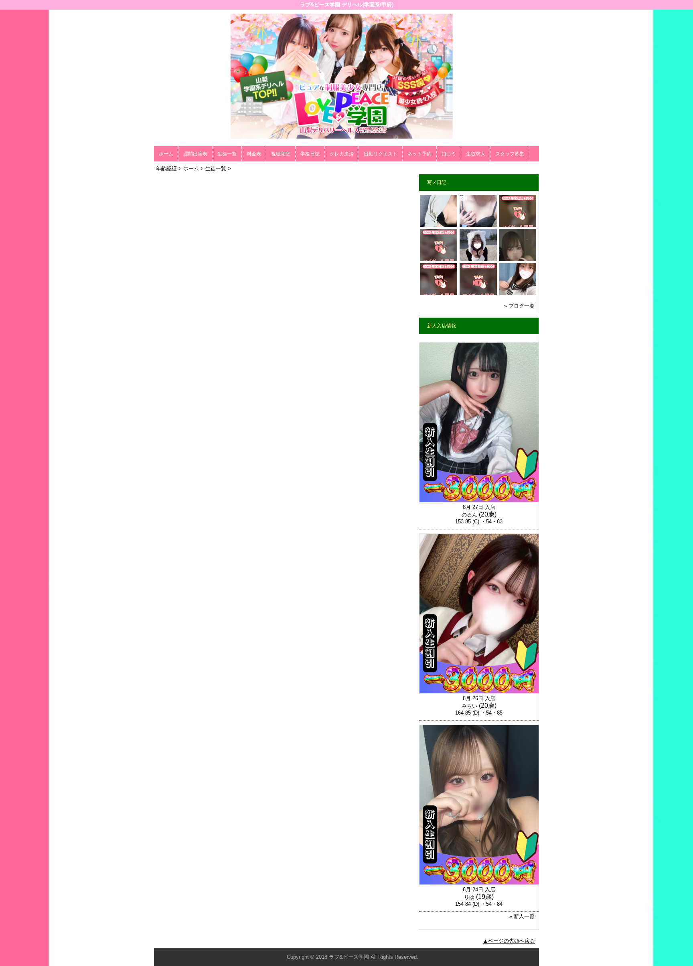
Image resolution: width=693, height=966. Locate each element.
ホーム (166, 154)
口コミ (449, 154)
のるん (469, 515)
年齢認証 (166, 168)
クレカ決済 (342, 154)
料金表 (254, 154)
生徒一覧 (227, 154)
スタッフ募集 (509, 154)
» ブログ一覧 (519, 306)
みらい (469, 706)
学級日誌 (310, 154)
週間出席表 (195, 154)
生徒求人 (475, 154)
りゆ (469, 897)
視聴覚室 (280, 154)
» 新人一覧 (522, 916)
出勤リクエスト (380, 154)
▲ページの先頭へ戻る (509, 941)
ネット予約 (419, 154)
